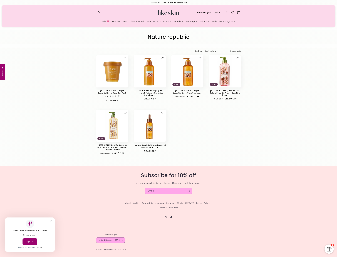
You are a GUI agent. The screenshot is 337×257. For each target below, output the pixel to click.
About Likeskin (132, 203)
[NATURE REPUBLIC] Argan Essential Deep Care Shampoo (187, 92)
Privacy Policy (203, 203)
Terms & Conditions (168, 207)
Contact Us (147, 203)
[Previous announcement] (97, 2)
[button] (99, 13)
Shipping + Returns (164, 203)
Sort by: (198, 51)
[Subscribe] (189, 191)
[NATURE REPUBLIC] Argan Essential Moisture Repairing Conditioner (150, 93)
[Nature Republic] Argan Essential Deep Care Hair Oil (150, 146)
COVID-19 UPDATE (185, 203)
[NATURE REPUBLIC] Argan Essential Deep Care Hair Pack (112, 92)
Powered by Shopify (118, 249)
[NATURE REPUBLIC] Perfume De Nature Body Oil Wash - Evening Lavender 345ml (112, 147)
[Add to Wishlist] (125, 58)
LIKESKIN (106, 249)
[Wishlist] (233, 12)
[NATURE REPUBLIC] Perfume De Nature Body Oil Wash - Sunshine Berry (224, 93)
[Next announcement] (240, 2)
